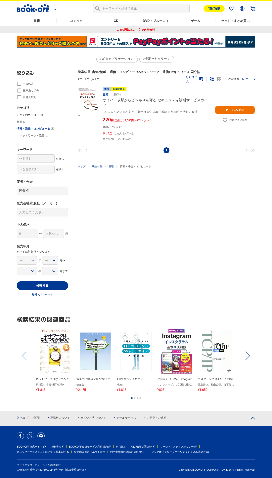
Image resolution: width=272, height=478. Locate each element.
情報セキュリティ (157, 58)
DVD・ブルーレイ (156, 20)
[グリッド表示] (219, 79)
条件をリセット (42, 294)
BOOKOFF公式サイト (29, 446)
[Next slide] (247, 356)
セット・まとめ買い (235, 20)
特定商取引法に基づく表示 (89, 451)
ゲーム (195, 20)
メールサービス (126, 417)
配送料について (60, 417)
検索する (42, 285)
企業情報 (56, 446)
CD (116, 20)
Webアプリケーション (118, 58)
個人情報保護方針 (141, 446)
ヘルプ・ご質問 (30, 417)
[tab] (132, 398)
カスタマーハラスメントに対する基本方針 (41, 451)
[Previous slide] (25, 356)
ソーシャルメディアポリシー (177, 446)
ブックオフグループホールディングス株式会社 (178, 451)
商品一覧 (97, 166)
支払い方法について (93, 417)
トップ (81, 166)
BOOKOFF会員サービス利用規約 (88, 446)
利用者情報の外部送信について (128, 451)
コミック (76, 20)
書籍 (36, 20)
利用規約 (121, 446)
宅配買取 (214, 8)
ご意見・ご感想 (156, 417)
